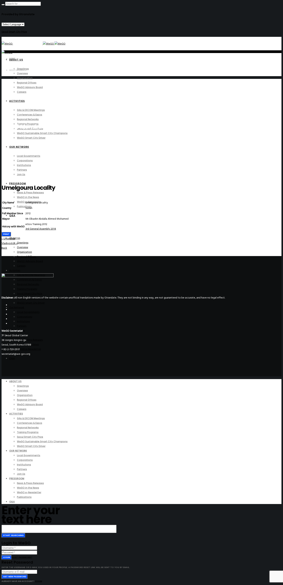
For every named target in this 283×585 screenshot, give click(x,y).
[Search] (3, 4)
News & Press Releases (30, 340)
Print (6, 234)
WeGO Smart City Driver (31, 303)
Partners (21, 326)
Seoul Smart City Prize (14, 32)
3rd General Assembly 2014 (40, 229)
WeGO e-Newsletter (29, 349)
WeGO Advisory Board (30, 261)
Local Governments (28, 312)
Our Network (16, 307)
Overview (22, 247)
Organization (24, 252)
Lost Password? (22, 557)
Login (6, 557)
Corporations (24, 316)
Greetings (22, 242)
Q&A (12, 358)
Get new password (14, 576)
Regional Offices (26, 256)
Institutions (23, 321)
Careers (21, 266)
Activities (14, 270)
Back (4, 248)
